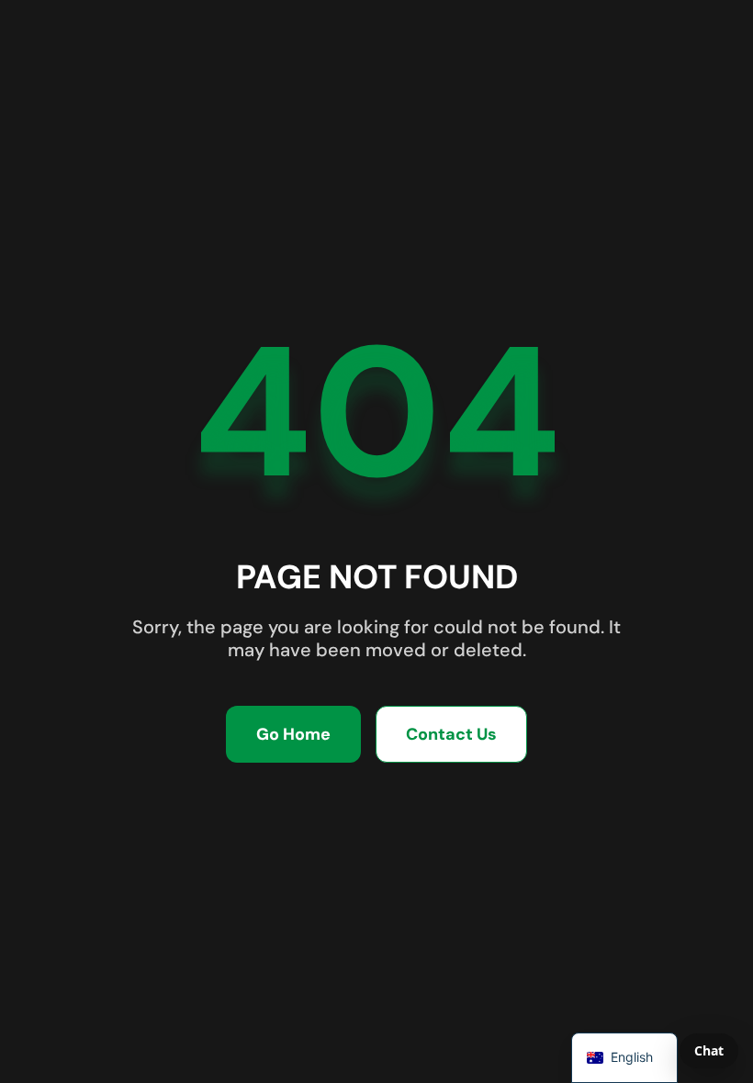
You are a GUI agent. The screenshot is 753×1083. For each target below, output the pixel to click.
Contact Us (451, 734)
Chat (709, 1050)
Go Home (293, 734)
